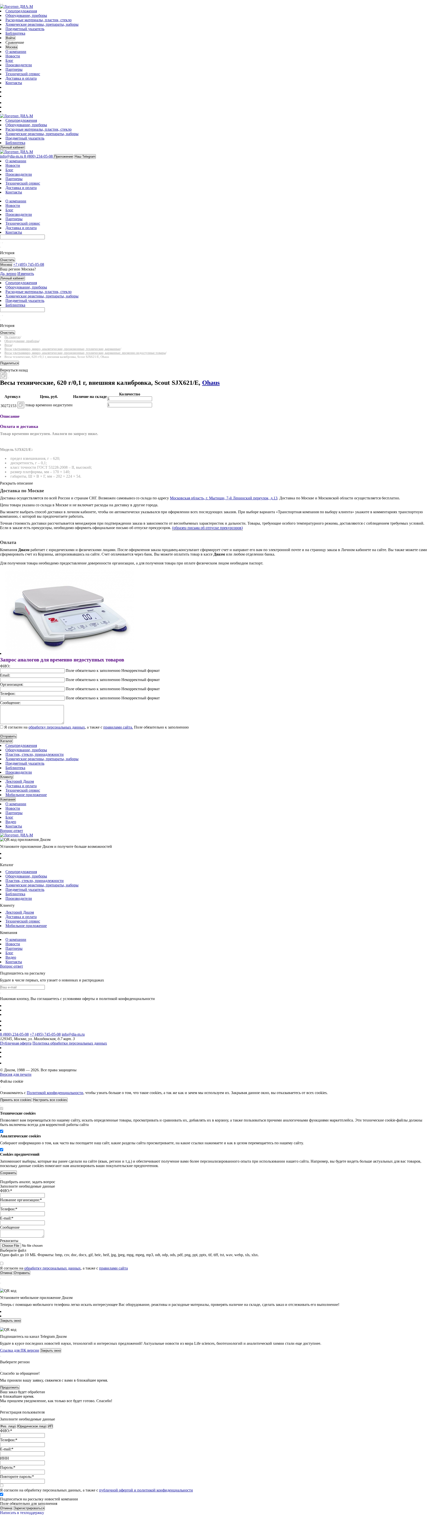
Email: (5, 675)
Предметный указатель (24, 29)
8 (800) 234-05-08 (14, 1034)
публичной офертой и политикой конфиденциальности (146, 1490)
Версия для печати (15, 1074)
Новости (12, 56)
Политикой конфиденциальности (55, 1093)
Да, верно (8, 273)
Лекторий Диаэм (19, 781)
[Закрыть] (0, 1087)
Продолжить (9, 1387)
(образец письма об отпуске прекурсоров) (207, 528)
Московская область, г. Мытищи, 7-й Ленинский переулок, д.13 (223, 498)
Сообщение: (10, 703)
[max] (8, 102)
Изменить (25, 273)
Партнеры (14, 69)
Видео (10, 822)
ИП (50, 1426)
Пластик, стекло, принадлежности (34, 754)
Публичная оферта (15, 1043)
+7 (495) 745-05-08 (45, 1034)
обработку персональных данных (56, 727)
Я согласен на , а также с (68, 727)
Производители (18, 65)
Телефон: (7, 693)
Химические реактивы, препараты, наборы (42, 24)
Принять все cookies (15, 1100)
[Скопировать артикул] (20, 405)
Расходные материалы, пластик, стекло (38, 20)
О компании (15, 51)
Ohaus (211, 382)
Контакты (13, 83)
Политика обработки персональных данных (69, 1043)
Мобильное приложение (26, 795)
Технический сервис (22, 74)
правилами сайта (113, 1268)
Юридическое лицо (31, 1426)
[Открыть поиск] (2, 3)
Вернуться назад (14, 370)
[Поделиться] (8, 377)
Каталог (6, 741)
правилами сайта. (118, 727)
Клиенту (6, 777)
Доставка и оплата (21, 78)
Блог (9, 60)
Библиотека (15, 33)
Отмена (6, 1508)
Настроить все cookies (50, 1100)
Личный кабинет (12, 147)
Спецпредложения (21, 11)
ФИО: (5, 666)
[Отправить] (0, 242)
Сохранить (8, 1173)
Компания (7, 799)
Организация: (11, 684)
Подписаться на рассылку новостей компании (39, 1499)
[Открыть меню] (0, 3)
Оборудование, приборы (26, 15)
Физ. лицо (7, 1426)
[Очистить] (2, 242)
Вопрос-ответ (11, 831)
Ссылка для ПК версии (19, 1350)
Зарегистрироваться (29, 1508)
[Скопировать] (3, 375)
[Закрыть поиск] (0, 247)
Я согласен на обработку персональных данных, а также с (96, 1490)
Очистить (7, 260)
